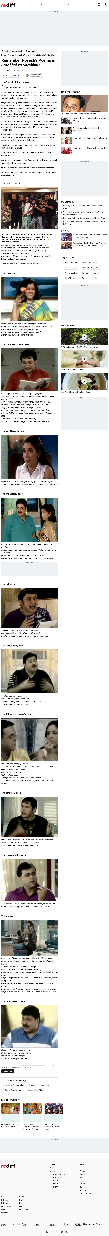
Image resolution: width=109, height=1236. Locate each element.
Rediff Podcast (85, 1193)
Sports (82, 1177)
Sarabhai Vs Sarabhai (14, 1085)
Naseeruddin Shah (36, 1090)
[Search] (99, 5)
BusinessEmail (62, 5)
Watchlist (4, 1209)
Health (21, 1200)
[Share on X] (47, 1232)
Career (21, 1206)
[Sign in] (106, 5)
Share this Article (12, 75)
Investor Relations (52, 1225)
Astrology (83, 1190)
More (77, 5)
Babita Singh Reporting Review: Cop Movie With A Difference (85, 223)
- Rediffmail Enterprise (58, 1174)
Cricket (82, 1181)
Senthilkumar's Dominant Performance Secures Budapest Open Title (84, 213)
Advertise (16, 1224)
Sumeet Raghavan (91, 267)
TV (73, 5)
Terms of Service (37, 1225)
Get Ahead (84, 1184)
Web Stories (67, 325)
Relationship (23, 1209)
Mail (37, 5)
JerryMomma (71, 278)
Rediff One (53, 1171)
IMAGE (85, 273)
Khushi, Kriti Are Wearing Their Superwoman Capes (82, 207)
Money (52, 5)
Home (33, 5)
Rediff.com (85, 1224)
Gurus (70, 5)
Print (56, 1066)
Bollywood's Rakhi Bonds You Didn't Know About (84, 218)
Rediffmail (53, 1168)
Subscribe (7, 1071)
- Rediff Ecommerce (57, 1177)
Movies (11, 55)
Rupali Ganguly (71, 267)
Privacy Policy (25, 1225)
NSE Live (4, 1203)
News (42, 5)
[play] (84, 336)
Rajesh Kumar (71, 262)
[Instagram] (57, 1232)
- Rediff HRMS (55, 1181)
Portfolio (4, 1213)
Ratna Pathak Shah (13, 1090)
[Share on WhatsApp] (42, 1232)
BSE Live (4, 1200)
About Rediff (3, 1225)
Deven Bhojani (89, 262)
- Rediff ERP (54, 1187)
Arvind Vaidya (71, 273)
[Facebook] (52, 1232)
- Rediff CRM (54, 1184)
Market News (6, 1206)
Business (83, 1171)
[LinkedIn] (66, 1232)
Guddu (97, 273)
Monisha (45, 1085)
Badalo (85, 278)
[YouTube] (62, 1232)
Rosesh (32, 1085)
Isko (96, 278)
